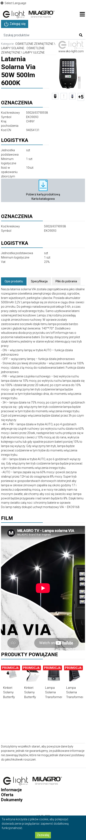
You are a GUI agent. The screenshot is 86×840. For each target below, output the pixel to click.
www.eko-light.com (71, 51)
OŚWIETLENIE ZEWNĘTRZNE (34, 43)
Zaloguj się (17, 24)
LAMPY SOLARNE (12, 48)
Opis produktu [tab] (14, 281)
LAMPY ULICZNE (34, 52)
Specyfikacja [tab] (39, 281)
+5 (81, 97)
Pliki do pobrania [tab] (66, 281)
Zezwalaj (43, 835)
